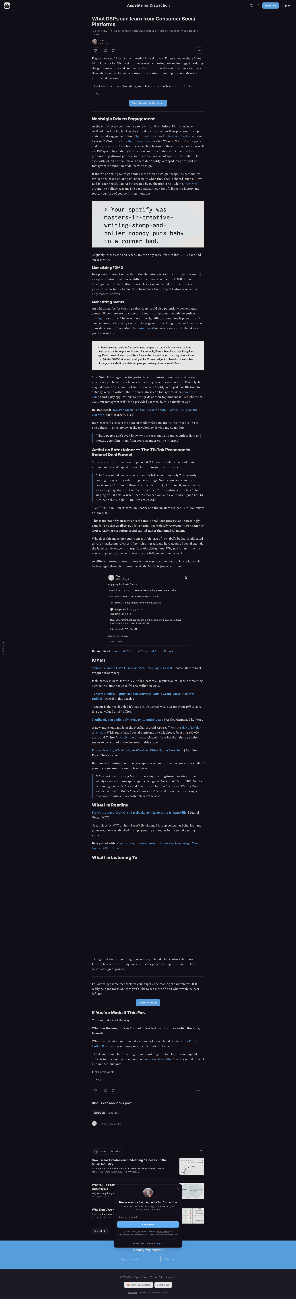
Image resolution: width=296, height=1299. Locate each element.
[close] (177, 1188)
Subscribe (148, 1224)
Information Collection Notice (147, 1234)
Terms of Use (163, 1231)
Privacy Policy (171, 1234)
